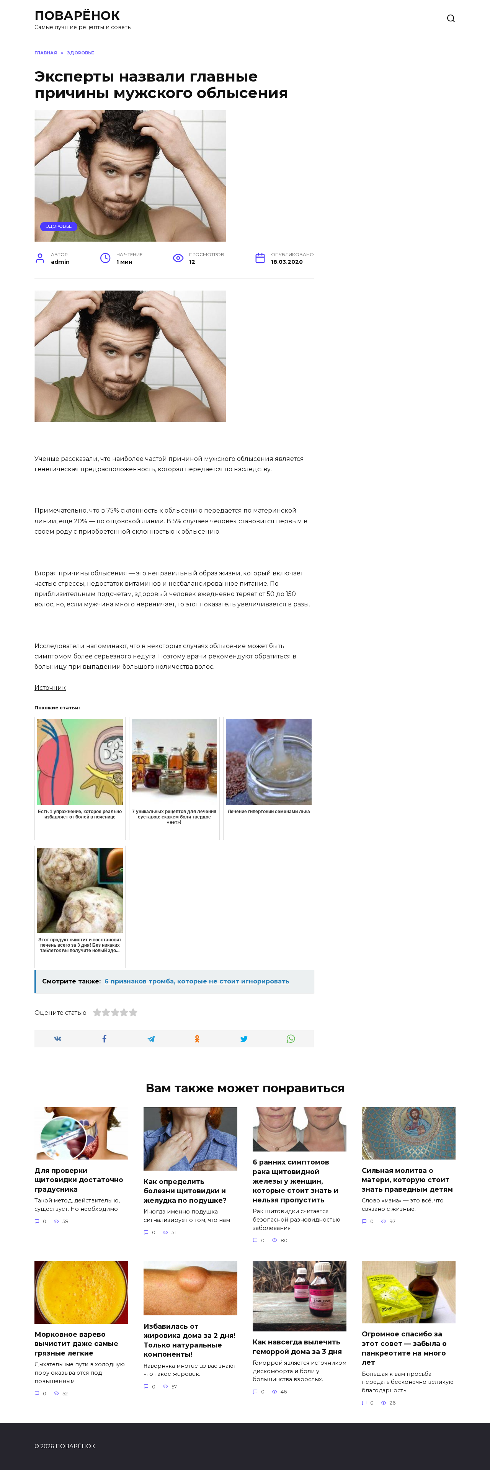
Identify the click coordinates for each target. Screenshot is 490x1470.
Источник (50, 687)
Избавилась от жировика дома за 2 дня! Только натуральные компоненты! (189, 1340)
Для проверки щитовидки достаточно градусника (78, 1179)
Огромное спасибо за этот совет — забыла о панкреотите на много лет (404, 1348)
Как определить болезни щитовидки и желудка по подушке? (185, 1190)
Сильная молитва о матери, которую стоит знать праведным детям (407, 1179)
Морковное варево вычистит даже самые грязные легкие (76, 1343)
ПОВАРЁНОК (77, 15)
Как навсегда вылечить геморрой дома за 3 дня (297, 1347)
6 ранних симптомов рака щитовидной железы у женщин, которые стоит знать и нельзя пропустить (295, 1181)
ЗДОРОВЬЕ (59, 226)
